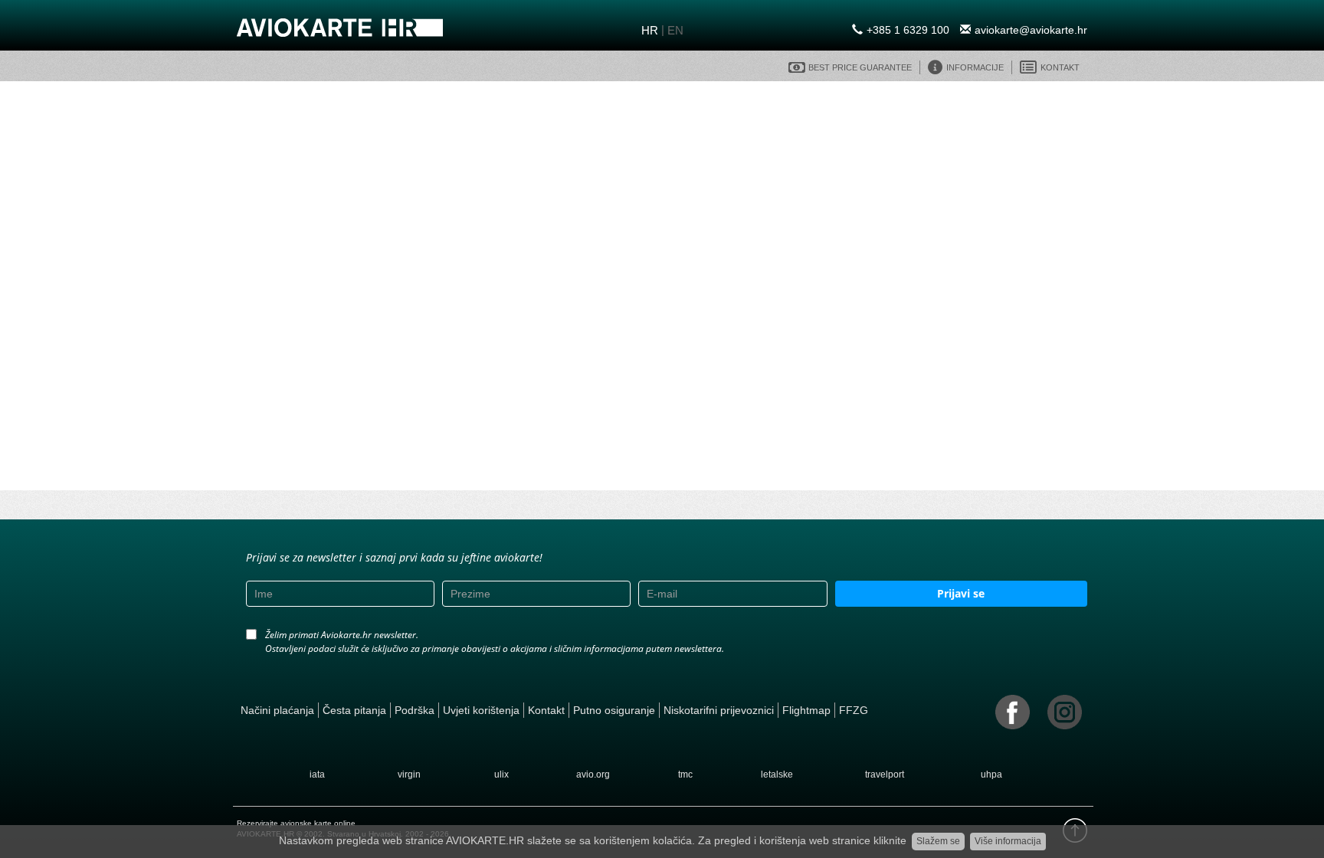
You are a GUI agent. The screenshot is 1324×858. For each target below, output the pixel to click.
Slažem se (938, 841)
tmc (685, 774)
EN (675, 30)
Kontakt (546, 710)
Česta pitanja (354, 710)
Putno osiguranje (614, 710)
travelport (884, 774)
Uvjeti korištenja (481, 710)
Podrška (414, 710)
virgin (409, 774)
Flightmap (806, 710)
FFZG (853, 710)
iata (317, 774)
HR (649, 30)
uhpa (991, 774)
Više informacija (1008, 841)
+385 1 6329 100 (908, 30)
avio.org (593, 774)
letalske (777, 774)
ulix (501, 774)
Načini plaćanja (277, 710)
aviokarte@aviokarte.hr (1031, 30)
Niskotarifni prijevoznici (719, 710)
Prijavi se (961, 593)
